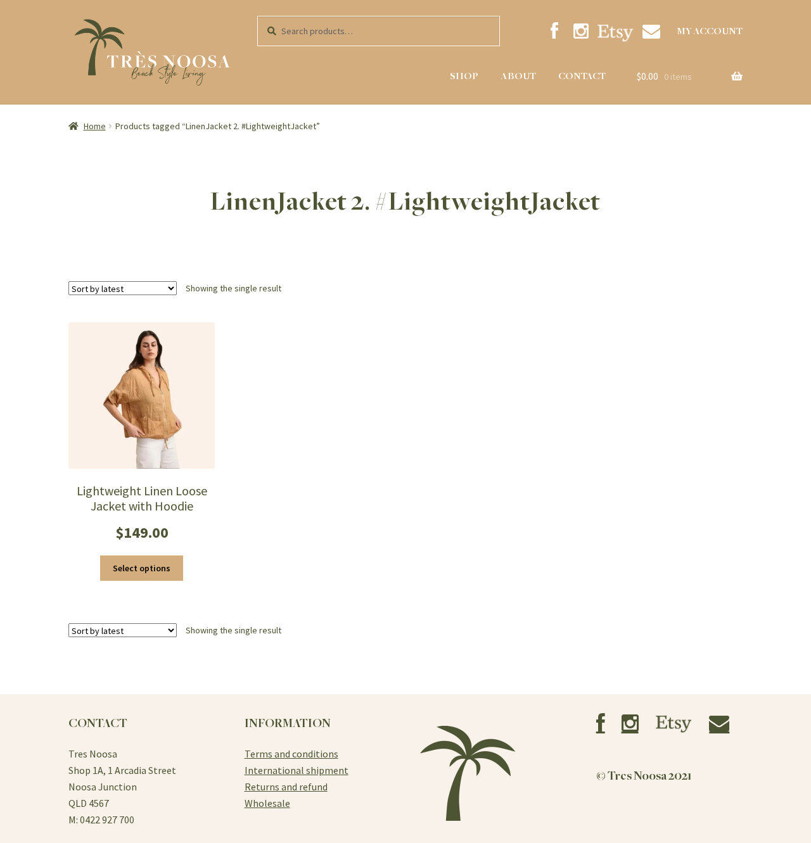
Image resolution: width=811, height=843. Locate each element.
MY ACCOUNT (710, 31)
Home (95, 126)
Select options (141, 568)
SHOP (464, 76)
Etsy (615, 33)
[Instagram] (581, 31)
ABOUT (518, 76)
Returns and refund (286, 786)
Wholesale (267, 803)
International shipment (296, 770)
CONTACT (582, 76)
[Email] (651, 31)
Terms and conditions (291, 753)
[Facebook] (554, 31)
